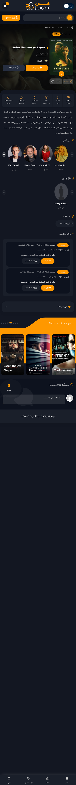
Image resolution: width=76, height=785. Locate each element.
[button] (4, 154)
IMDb (56, 34)
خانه (68, 27)
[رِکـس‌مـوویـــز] (38, 6)
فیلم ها (60, 27)
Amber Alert (49, 27)
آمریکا (34, 103)
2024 (8, 103)
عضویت (47, 261)
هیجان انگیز (41, 54)
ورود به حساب (31, 261)
